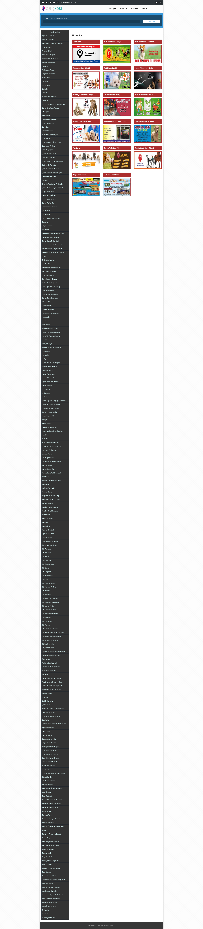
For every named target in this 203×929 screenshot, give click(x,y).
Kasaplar (45, 420)
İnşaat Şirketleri (47, 385)
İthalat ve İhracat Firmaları (51, 404)
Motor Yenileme (47, 518)
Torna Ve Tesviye (48, 849)
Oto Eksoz (45, 568)
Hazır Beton (46, 340)
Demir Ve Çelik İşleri (49, 195)
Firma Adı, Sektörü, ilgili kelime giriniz (55, 18)
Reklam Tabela (47, 693)
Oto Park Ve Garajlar (49, 610)
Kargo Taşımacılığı (48, 416)
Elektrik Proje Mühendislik (50, 241)
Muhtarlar (45, 522)
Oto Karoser (46, 591)
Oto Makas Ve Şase (48, 606)
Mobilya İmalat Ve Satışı (50, 507)
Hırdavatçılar (46, 351)
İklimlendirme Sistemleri (50, 366)
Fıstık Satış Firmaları (49, 271)
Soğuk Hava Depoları (49, 743)
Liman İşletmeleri (47, 458)
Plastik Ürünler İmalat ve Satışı (52, 682)
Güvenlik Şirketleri (48, 302)
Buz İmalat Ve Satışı (48, 146)
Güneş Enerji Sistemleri (50, 298)
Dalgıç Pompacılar (48, 191)
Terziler (44, 830)
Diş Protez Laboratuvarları (51, 218)
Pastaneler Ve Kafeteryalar (51, 667)
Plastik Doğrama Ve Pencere (51, 678)
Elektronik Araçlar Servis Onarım (53, 252)
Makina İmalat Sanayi (49, 469)
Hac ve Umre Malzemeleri (50, 313)
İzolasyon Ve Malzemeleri (50, 408)
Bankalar (45, 93)
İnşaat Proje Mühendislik (50, 382)
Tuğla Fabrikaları (47, 857)
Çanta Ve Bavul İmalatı (49, 153)
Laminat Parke (47, 454)
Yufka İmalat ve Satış (49, 906)
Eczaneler (45, 230)
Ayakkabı (45, 66)
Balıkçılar (45, 89)
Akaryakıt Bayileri (47, 39)
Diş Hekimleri (46, 214)
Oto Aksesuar (46, 549)
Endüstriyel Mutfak (48, 260)
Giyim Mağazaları (48, 290)
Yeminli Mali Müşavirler (49, 902)
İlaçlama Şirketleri (48, 370)
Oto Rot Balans (47, 621)
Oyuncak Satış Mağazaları (51, 655)
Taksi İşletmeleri (47, 784)
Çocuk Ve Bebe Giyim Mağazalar (53, 188)
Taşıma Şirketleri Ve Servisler (52, 800)
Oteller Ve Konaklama (49, 545)
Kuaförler (45, 435)
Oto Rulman (46, 625)
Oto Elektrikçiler (47, 575)
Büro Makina (46, 138)
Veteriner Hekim (47, 883)
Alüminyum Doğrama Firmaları (52, 43)
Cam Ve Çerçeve (47, 150)
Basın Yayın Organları (49, 96)
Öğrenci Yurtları (47, 537)
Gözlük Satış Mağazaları (50, 294)
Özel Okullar (46, 659)
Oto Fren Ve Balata (48, 583)
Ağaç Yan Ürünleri (48, 36)
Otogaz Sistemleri (48, 648)
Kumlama (45, 439)
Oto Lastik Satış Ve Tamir (50, 602)
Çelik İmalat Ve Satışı (49, 165)
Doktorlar (45, 222)
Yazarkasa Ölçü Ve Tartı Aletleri (52, 895)
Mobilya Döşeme (47, 503)
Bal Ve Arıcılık (46, 85)
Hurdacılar (45, 355)
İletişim (144, 9)
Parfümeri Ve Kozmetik (49, 663)
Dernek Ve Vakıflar (48, 203)
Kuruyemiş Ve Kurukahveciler (52, 446)
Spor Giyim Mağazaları (49, 750)
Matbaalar (45, 484)
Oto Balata (45, 556)
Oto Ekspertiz (46, 572)
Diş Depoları (46, 210)
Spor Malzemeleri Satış (50, 754)
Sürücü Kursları (47, 777)
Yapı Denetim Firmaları (49, 891)
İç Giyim (44, 359)
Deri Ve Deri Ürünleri (49, 199)
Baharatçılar (46, 77)
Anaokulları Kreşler (48, 55)
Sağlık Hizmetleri (47, 701)
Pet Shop (45, 674)
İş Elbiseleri (46, 389)
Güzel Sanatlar (47, 306)
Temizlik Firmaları (48, 823)
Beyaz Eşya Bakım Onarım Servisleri (54, 104)
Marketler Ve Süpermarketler (51, 480)
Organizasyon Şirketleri (50, 541)
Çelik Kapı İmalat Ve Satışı (50, 169)
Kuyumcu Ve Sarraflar (49, 450)
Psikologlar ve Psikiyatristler (51, 689)
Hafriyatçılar (46, 317)
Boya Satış (45, 127)
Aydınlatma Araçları (48, 70)
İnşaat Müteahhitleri (48, 378)
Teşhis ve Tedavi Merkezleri (51, 834)
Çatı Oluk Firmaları (48, 157)
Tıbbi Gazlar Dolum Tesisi (50, 845)
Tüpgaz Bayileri (47, 864)
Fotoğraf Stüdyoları (48, 275)
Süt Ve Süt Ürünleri (48, 781)
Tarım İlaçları (46, 792)
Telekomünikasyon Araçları (51, 819)
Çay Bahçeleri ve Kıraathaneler (52, 161)
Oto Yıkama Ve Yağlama (50, 640)
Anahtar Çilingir (47, 51)
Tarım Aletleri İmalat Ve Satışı (52, 788)
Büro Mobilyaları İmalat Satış (51, 142)
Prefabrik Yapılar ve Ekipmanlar (52, 686)
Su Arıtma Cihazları (48, 765)
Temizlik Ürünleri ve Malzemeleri (53, 826)
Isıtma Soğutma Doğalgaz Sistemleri (54, 401)
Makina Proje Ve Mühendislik (51, 473)
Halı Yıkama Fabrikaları (50, 328)
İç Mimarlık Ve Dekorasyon (51, 363)
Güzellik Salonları (48, 309)
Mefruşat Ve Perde (48, 488)
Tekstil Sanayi (46, 811)
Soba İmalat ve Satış (49, 739)
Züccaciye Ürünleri (48, 918)
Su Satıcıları (46, 769)
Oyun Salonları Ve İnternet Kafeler (53, 651)
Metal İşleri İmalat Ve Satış (51, 499)
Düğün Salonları (47, 226)
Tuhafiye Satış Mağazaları (50, 861)
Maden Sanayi (47, 465)
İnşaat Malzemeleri (48, 374)
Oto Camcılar (46, 560)
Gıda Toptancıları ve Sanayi (51, 287)
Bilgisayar (45, 112)
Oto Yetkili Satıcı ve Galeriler (51, 636)
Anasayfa (112, 9)
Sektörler (123, 9)
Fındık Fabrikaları (48, 264)
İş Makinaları (46, 397)
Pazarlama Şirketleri (49, 670)
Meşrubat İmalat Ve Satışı (50, 496)
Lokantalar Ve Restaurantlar (51, 461)
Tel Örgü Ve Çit (47, 815)
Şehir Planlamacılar (48, 712)
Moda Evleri (46, 515)
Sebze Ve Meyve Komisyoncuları (53, 708)
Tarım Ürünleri (47, 796)
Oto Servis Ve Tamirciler (50, 629)
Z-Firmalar (45, 910)
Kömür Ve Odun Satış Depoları (52, 431)
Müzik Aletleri (46, 526)
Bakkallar (45, 81)
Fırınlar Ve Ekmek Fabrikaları (51, 268)
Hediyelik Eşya (47, 344)
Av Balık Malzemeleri (49, 62)
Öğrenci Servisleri (48, 534)
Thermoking (46, 838)
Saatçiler (45, 697)
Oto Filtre (45, 579)
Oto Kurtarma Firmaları (50, 598)
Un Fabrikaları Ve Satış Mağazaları (53, 880)
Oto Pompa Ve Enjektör (50, 613)
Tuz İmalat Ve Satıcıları (49, 876)
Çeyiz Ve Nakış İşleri (49, 176)
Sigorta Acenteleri (48, 727)
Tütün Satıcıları (47, 872)
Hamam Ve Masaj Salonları (51, 332)
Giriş (159, 2)
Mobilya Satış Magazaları (50, 511)
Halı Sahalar (46, 321)
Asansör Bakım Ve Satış (50, 58)
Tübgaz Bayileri (47, 853)
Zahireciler (45, 914)
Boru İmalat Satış (47, 123)
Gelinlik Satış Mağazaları (50, 283)
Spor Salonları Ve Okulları (50, 758)
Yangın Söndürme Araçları (51, 887)
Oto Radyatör (46, 617)
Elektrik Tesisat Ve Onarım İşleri (52, 245)
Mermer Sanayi (47, 492)
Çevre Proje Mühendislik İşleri (52, 172)
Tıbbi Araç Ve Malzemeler (50, 842)
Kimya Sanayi (46, 423)
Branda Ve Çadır (47, 131)
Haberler (134, 9)
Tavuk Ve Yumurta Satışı (50, 807)
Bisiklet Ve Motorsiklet (49, 119)
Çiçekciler (45, 180)
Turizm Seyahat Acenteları (51, 868)
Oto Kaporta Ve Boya (49, 587)
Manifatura (45, 477)
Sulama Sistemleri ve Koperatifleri (53, 773)
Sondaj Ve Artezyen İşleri (50, 746)
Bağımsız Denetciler (48, 74)
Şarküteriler (46, 705)
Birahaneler (46, 115)
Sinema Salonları (47, 735)
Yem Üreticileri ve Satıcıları (51, 899)
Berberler (45, 100)
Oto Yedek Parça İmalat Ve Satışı (53, 632)
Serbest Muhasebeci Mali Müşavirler (54, 724)
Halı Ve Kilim (46, 325)
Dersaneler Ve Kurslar (49, 207)
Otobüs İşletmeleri (48, 644)
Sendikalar (45, 720)
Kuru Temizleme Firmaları (50, 442)
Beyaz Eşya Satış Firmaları (51, 108)
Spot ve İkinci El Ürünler (50, 762)
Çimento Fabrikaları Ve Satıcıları (52, 184)
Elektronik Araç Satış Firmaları (52, 249)
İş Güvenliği (46, 393)
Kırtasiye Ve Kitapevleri (49, 427)
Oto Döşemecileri (48, 564)
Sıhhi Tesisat (46, 731)
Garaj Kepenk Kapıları (49, 279)
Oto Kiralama (46, 594)
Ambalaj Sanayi (47, 47)
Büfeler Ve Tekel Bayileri (50, 134)
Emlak (44, 256)
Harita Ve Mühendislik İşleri (51, 336)
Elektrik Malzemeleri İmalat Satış (53, 233)
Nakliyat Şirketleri (48, 530)
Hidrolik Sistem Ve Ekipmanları (52, 347)
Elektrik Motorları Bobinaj (50, 237)
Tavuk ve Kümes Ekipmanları (51, 804)
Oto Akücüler (46, 553)
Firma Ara (151, 22)
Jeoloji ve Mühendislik (49, 412)
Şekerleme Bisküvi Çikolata (51, 716)
